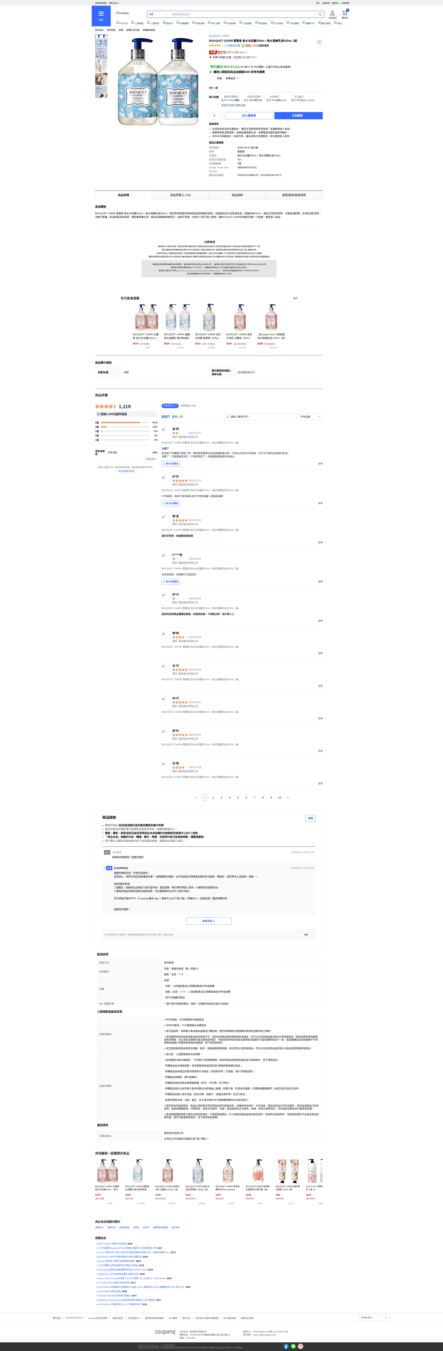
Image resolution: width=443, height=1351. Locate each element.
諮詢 (310, 818)
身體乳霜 (111, 1227)
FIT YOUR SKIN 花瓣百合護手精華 (114, 1283)
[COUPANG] (165, 1333)
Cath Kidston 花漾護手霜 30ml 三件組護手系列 (119, 1304)
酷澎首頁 (99, 30)
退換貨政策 (117, 1318)
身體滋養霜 (124, 1227)
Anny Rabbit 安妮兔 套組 (109, 1291)
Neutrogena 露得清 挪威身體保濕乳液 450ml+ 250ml (122, 1270)
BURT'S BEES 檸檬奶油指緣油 (112, 1244)
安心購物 (173, 1318)
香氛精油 (175, 1227)
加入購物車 (249, 115)
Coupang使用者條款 (97, 1318)
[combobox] (310, 416)
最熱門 (166, 416)
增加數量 (221, 117)
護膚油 (136, 1227)
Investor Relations (74, 1318)
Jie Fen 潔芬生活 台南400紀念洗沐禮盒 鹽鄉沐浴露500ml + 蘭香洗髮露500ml (134, 1252)
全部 (151, 14)
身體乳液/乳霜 (132, 30)
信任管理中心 (134, 1318)
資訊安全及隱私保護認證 (207, 1318)
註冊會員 (326, 3)
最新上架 (177, 416)
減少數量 (221, 114)
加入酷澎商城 (229, 1318)
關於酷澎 (57, 1318)
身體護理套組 (149, 30)
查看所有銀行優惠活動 (233, 105)
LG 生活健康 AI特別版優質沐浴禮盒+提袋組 (118, 1265)
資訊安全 (186, 1318)
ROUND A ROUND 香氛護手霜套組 (114, 1296)
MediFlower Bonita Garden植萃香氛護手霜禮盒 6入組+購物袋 (126, 1300)
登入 (318, 3)
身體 (121, 30)
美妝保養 (111, 30)
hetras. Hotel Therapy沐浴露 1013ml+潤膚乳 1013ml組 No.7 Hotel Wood (132, 1278)
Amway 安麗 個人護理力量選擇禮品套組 (116, 1261)
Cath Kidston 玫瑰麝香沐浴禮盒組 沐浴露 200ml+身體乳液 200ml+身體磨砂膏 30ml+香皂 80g (141, 1287)
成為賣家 (345, 3)
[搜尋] (320, 14)
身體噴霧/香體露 (160, 1227)
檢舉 (306, 935)
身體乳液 (99, 1227)
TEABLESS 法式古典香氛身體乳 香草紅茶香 (118, 1274)
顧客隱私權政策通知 (154, 1318)
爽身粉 (146, 1227)
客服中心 (336, 3)
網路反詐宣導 (247, 1318)
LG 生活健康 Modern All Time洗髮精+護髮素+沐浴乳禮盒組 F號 (127, 1248)
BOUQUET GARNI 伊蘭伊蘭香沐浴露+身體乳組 (120, 1257)
